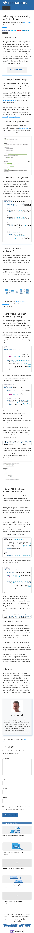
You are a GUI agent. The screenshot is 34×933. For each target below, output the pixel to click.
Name (4, 780)
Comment (6, 758)
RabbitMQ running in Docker (11, 117)
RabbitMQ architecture (9, 100)
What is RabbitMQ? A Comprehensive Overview (13, 868)
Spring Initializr (23, 128)
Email (4, 789)
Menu (6, 8)
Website (4, 798)
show (23, 69)
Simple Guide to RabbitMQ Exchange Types (12, 885)
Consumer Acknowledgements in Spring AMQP (13, 835)
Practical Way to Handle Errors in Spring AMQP (13, 852)
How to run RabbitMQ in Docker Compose (12, 901)
